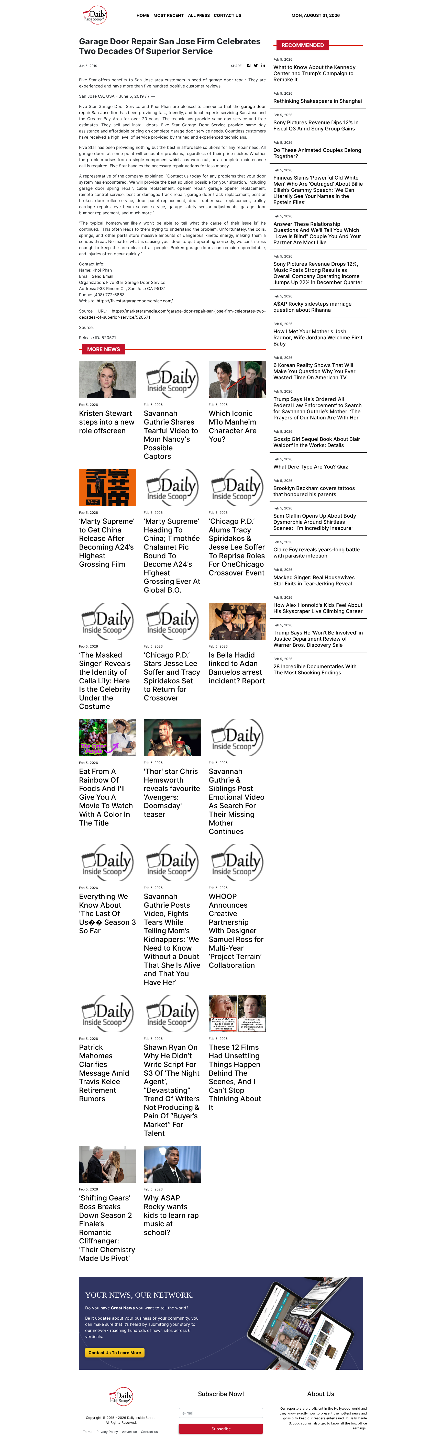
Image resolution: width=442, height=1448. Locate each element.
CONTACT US (227, 15)
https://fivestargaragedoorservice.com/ (135, 300)
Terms (87, 1432)
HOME (143, 15)
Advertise (129, 1432)
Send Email (102, 276)
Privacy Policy (107, 1432)
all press (199, 15)
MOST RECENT (168, 15)
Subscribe (221, 1428)
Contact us (149, 1432)
